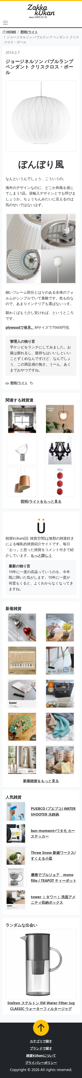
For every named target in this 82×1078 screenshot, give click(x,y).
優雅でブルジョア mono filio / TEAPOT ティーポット (53, 877)
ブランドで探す (41, 1048)
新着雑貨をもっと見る (41, 780)
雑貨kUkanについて (41, 1055)
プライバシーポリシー (41, 1062)
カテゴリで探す (41, 1041)
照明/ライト (29, 32)
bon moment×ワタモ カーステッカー (53, 833)
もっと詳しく (41, 555)
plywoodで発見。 (20, 327)
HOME (11, 32)
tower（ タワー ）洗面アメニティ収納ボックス (53, 899)
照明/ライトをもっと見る (41, 501)
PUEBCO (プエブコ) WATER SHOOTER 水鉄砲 (53, 811)
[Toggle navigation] (5, 23)
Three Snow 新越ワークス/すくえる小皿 (53, 855)
